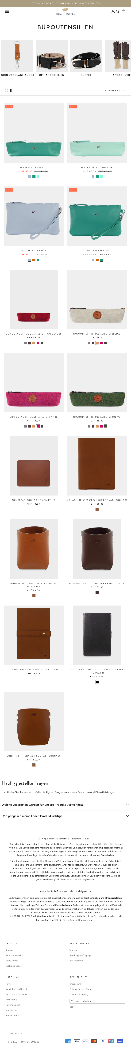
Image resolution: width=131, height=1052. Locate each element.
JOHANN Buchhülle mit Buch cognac (34, 669)
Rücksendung (76, 960)
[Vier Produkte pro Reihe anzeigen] (11, 90)
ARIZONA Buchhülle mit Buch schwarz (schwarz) (97, 671)
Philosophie (11, 999)
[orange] (33, 260)
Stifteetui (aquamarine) (97, 167)
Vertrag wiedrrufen (81, 1001)
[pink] (38, 343)
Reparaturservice (14, 955)
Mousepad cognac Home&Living (33, 500)
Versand (73, 950)
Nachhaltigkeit (13, 1004)
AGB (71, 1007)
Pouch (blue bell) (33, 250)
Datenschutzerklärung (80, 989)
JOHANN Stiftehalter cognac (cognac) (33, 756)
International (12, 1015)
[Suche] (117, 11)
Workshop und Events (17, 989)
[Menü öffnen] (7, 11)
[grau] (25, 343)
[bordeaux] (29, 343)
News (9, 983)
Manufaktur (11, 1010)
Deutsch (14, 1033)
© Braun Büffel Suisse (23, 1042)
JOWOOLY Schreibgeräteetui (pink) (33, 417)
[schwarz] (97, 682)
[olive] (42, 343)
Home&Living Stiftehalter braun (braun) (97, 583)
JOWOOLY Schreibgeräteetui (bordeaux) (33, 333)
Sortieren (113, 90)
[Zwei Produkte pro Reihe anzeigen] (6, 90)
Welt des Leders (14, 965)
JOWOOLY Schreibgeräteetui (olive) (97, 417)
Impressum (75, 983)
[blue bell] (29, 176)
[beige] (33, 343)
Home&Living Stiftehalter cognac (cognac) (33, 585)
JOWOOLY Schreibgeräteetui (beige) (97, 333)
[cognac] (97, 509)
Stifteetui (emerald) (34, 167)
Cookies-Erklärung (78, 994)
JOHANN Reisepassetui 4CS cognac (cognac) (97, 500)
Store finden (12, 960)
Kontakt (10, 950)
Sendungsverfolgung (80, 955)
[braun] (97, 592)
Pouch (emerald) (97, 250)
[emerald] (33, 176)
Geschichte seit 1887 (16, 994)
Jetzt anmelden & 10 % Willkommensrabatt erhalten (65, 3)
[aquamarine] (38, 176)
